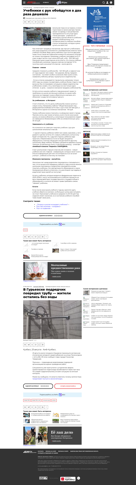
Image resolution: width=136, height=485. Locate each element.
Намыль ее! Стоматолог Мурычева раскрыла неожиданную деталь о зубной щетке (101, 106)
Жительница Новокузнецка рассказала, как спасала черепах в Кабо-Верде (98, 58)
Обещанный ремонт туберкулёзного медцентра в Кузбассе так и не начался (98, 51)
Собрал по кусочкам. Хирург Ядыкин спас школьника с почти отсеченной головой (102, 317)
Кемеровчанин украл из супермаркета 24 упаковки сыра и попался (98, 80)
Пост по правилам (43, 208)
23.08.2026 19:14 (27, 286)
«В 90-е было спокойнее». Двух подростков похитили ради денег (101, 111)
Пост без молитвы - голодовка (48, 206)
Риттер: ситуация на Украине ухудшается (99, 153)
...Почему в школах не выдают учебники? (52, 204)
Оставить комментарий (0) (68, 386)
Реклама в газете (63, 451)
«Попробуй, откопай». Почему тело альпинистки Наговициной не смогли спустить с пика (101, 124)
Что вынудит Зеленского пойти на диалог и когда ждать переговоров (101, 159)
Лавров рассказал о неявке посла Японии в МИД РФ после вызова (100, 134)
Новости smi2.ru (29, 281)
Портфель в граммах (37, 249)
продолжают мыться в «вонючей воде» (47, 379)
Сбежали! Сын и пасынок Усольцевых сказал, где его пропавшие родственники (102, 299)
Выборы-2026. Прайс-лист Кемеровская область (84, 451)
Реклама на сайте (51, 451)
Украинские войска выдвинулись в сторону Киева (101, 140)
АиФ (35, 340)
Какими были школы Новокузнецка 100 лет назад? (39, 255)
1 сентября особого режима (68, 243)
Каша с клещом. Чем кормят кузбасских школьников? (68, 249)
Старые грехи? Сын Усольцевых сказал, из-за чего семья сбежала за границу (101, 323)
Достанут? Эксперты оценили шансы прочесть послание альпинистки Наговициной (102, 94)
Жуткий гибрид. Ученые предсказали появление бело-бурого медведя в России (102, 100)
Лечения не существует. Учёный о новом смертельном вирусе (100, 292)
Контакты (40, 451)
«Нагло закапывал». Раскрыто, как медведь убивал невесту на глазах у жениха (101, 305)
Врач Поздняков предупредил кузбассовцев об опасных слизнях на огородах (98, 65)
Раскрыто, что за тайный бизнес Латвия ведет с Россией (100, 147)
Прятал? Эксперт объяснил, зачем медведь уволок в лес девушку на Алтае (101, 311)
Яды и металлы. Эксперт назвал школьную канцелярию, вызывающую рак (100, 118)
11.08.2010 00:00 (27, 7)
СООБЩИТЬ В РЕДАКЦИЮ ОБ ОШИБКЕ (48, 453)
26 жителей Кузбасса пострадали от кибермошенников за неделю (98, 73)
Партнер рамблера (53, 478)
